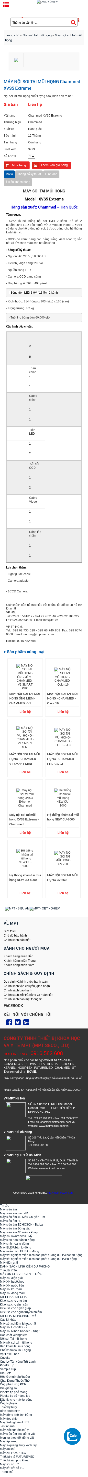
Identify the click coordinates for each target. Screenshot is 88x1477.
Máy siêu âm (8, 1209)
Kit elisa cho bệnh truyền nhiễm (21, 1312)
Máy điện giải (9, 1262)
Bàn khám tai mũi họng (15, 1346)
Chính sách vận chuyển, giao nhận (27, 986)
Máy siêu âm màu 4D (14, 1213)
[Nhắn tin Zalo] (73, 1436)
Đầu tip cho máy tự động (16, 1399)
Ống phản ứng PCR (13, 1384)
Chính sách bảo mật (17, 940)
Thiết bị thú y (8, 1407)
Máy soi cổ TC (9, 1464)
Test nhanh (7, 1426)
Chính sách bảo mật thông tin (23, 999)
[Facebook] (9, 1022)
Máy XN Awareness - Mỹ (16, 1236)
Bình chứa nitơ (10, 1411)
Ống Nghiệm (8, 1403)
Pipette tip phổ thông (13, 1392)
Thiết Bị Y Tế (8, 1270)
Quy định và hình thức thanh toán (26, 981)
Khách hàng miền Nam (19, 965)
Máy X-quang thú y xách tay (18, 1445)
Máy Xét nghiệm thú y (14, 1430)
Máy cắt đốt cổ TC (12, 1468)
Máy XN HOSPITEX (13, 1453)
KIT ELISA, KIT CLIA (13, 1297)
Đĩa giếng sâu (9, 1388)
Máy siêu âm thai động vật (17, 1434)
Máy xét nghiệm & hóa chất (18, 1323)
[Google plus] (26, 1022)
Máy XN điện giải (11, 1278)
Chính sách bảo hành (18, 990)
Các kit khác (8, 1319)
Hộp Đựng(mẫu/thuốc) (15, 1376)
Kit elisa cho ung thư (13, 1300)
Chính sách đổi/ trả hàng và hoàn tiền (28, 995)
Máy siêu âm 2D (11, 1221)
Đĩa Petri (5, 1373)
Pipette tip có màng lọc (15, 1395)
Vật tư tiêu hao (9, 1354)
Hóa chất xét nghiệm (13, 1335)
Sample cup (8, 1369)
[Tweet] (18, 1022)
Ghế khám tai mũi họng (15, 1350)
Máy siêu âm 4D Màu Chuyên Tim (22, 1217)
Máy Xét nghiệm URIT (14, 1422)
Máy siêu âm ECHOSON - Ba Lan (22, 1224)
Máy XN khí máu (11, 1289)
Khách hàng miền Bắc (18, 956)
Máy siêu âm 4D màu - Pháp (19, 1232)
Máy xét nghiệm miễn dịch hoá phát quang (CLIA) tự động (38, 1259)
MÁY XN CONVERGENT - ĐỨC (21, 1274)
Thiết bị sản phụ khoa (14, 1460)
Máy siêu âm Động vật (15, 1228)
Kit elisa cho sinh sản (14, 1304)
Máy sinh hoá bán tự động (17, 1240)
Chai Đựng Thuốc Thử (15, 1380)
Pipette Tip (7, 1365)
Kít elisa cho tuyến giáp (15, 1308)
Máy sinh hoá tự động (14, 1243)
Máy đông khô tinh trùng (16, 1415)
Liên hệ (25, 711)
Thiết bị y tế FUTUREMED (17, 1456)
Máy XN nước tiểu (12, 1285)
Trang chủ (12, 35)
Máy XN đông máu (12, 1293)
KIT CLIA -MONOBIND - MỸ (18, 1316)
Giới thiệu (10, 931)
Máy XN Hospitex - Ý (13, 1327)
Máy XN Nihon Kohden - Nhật (19, 1331)
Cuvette (5, 1357)
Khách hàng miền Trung (20, 960)
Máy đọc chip (9, 1418)
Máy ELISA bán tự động (15, 1247)
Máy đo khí (7, 1449)
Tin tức (4, 1205)
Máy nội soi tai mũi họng (16, 1342)
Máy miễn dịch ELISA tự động (19, 1251)
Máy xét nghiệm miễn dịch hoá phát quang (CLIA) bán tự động (41, 1255)
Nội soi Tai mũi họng (13, 1338)
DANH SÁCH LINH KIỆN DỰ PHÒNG (25, 1266)
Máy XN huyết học (12, 1281)
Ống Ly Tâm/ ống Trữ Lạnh (18, 1361)
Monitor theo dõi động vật (17, 1437)
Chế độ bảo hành (15, 935)
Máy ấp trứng (9, 1441)
